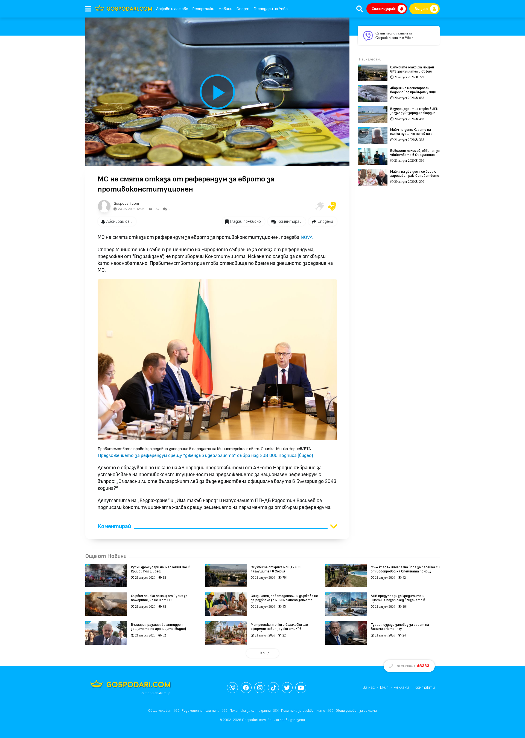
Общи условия (159, 710)
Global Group (160, 693)
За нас (369, 687)
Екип (384, 687)
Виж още (262, 653)
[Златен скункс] (332, 206)
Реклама (401, 687)
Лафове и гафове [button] (172, 8)
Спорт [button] (243, 8)
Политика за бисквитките (303, 710)
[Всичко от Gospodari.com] (104, 206)
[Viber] (232, 687)
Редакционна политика (200, 710)
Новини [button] (225, 8)
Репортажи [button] (203, 8)
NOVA (307, 237)
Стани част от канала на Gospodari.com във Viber (394, 35)
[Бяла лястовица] (319, 206)
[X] (287, 687)
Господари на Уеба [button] (270, 8)
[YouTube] (300, 687)
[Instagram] (259, 687)
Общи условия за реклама (356, 710)
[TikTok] (273, 687)
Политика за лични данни (250, 710)
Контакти (425, 687)
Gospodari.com (126, 203)
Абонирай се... (119, 221)
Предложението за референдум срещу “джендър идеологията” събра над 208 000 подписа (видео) (205, 455)
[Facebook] (246, 687)
